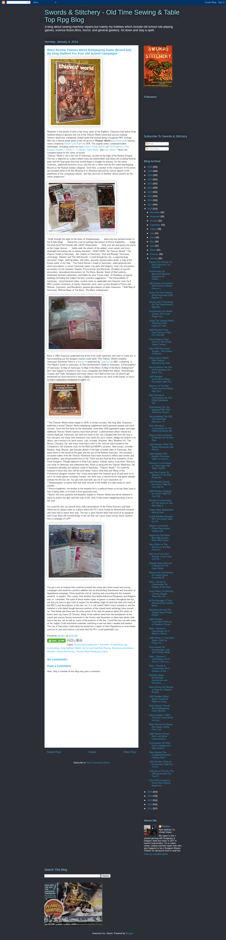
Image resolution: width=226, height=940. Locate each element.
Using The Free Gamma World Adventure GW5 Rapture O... (161, 295)
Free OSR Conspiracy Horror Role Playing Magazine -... (159, 783)
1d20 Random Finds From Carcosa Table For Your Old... (160, 332)
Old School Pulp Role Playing (96, 648)
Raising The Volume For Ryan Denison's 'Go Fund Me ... (160, 264)
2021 (150, 188)
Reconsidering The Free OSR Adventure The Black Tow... (160, 370)
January (154, 258)
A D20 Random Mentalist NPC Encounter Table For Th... (161, 519)
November (155, 216)
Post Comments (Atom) (98, 762)
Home (92, 752)
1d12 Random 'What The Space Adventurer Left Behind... (161, 447)
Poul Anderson (116, 146)
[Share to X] (74, 640)
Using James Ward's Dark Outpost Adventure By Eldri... (160, 360)
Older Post (129, 752)
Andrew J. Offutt (63, 150)
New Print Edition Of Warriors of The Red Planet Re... (160, 475)
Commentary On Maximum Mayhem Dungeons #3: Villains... (159, 275)
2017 (150, 204)
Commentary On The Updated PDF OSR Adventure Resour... (160, 409)
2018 (150, 200)
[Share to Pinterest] (81, 640)
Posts (151, 144)
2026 (150, 167)
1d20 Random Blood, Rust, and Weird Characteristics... (159, 736)
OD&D (78, 648)
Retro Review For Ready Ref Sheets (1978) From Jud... (161, 727)
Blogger (129, 933)
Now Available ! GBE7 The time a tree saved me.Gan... (161, 717)
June (152, 237)
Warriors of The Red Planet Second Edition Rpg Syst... (161, 388)
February (154, 254)
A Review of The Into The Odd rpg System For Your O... (161, 773)
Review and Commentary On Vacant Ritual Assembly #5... (161, 575)
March (153, 250)
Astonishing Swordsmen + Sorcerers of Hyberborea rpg (100, 644)
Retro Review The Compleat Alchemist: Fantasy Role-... (160, 755)
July (152, 233)
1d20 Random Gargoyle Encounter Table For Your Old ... (160, 493)
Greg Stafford (67, 648)
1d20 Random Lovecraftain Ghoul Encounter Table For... (161, 379)
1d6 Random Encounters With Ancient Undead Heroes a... (161, 286)
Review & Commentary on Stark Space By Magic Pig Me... (160, 465)
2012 (150, 804)
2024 (150, 175)
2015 (150, 792)
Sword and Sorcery (66, 651)
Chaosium (105, 361)
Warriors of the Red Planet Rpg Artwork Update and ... (159, 528)
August (154, 229)
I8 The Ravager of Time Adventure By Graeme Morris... (161, 603)
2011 (150, 808)
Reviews (51, 651)
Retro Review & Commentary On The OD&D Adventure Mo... (161, 428)
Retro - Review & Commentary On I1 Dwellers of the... (159, 668)
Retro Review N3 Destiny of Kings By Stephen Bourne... (161, 689)
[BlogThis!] (71, 640)
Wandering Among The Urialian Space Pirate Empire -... (160, 612)
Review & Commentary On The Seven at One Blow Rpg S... (161, 503)
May (152, 241)
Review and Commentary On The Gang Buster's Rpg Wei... (161, 304)
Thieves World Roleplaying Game (92, 651)
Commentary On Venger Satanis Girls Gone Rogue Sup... (160, 314)
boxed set (82, 361)
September (155, 225)
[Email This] (68, 640)
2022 (150, 183)
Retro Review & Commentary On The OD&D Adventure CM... (160, 399)
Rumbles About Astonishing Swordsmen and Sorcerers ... (158, 679)
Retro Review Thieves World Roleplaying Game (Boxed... (159, 708)
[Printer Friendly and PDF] (56, 641)
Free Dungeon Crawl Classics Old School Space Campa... (160, 342)
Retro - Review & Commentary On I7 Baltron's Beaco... (159, 631)
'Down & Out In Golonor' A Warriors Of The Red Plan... (161, 438)
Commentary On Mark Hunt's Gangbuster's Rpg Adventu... (160, 745)
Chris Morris (110, 150)
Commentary (53, 648)
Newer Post (54, 752)
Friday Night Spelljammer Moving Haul (161, 511)
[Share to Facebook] (77, 640)
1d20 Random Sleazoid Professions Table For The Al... (161, 764)
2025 (150, 171)
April (152, 246)
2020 (150, 192)
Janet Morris (93, 150)
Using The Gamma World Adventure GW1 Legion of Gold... (161, 323)
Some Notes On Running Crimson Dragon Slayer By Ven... (161, 594)
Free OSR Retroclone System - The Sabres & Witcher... (160, 351)
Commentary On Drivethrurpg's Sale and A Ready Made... (160, 649)
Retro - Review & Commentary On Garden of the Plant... (160, 584)
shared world (121, 140)
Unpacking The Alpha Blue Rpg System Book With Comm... (160, 538)
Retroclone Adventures (123, 648)
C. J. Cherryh (79, 150)
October (154, 221)
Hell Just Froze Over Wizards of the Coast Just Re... (160, 556)
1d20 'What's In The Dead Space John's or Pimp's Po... (161, 640)
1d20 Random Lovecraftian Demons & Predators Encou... (160, 622)
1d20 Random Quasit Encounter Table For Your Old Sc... (160, 484)
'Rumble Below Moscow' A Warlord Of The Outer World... (160, 566)
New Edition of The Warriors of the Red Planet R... (159, 547)
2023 (150, 179)
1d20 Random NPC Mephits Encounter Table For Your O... (159, 456)
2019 (150, 196)
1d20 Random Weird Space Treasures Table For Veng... (159, 699)
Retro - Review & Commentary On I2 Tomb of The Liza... (159, 659)
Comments (153, 149)
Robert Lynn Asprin (73, 143)
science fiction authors (95, 146)
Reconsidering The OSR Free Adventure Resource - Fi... (160, 419)
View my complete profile (156, 854)
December (155, 212)
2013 (150, 800)
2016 (150, 208)
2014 (150, 796)
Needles (166, 826)
